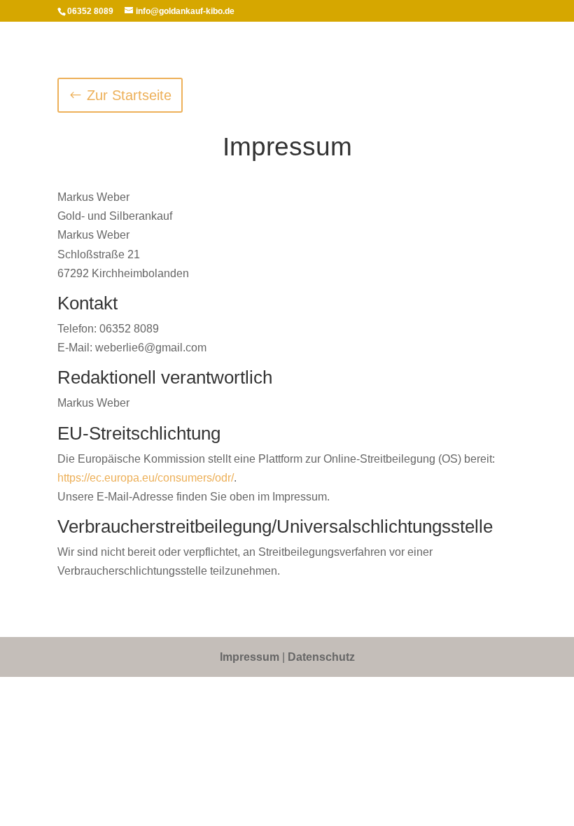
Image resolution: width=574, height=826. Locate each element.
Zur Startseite (129, 95)
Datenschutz (321, 657)
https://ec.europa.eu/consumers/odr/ (145, 478)
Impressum (249, 657)
